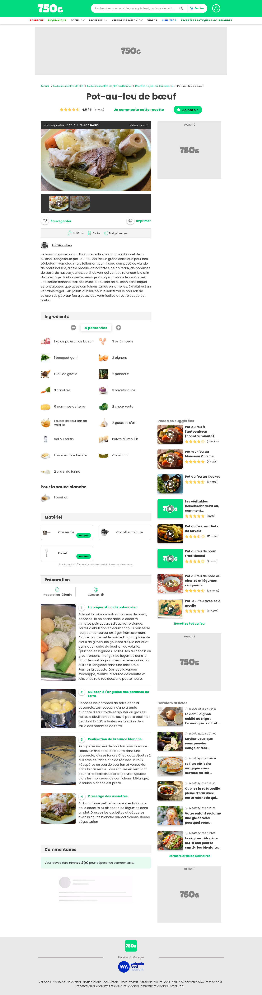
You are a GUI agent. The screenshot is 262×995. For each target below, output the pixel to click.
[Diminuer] (73, 327)
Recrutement (129, 982)
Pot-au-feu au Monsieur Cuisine (199, 453)
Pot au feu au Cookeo (202, 476)
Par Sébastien (62, 245)
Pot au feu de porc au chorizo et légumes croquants (202, 580)
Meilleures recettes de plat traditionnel (109, 86)
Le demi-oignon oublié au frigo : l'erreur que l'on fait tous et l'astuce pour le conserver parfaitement (202, 719)
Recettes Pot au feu (189, 624)
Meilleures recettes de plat (68, 86)
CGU (167, 982)
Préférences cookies (154, 986)
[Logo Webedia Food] (131, 967)
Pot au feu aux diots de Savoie (201, 528)
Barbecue (37, 20)
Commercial (111, 982)
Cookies (133, 986)
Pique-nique (57, 20)
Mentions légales (151, 982)
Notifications (92, 982)
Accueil (45, 86)
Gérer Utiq (177, 986)
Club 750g (169, 20)
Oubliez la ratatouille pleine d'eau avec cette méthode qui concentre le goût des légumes (202, 793)
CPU (174, 982)
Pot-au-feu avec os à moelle (203, 603)
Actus (75, 20)
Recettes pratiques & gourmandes (206, 20)
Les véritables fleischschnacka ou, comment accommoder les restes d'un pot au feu (202, 506)
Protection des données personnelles (101, 986)
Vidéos (152, 20)
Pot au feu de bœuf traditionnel (201, 553)
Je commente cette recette (139, 110)
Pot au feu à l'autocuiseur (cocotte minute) (199, 431)
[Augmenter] (118, 327)
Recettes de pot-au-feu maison (154, 86)
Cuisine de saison (125, 20)
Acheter (83, 535)
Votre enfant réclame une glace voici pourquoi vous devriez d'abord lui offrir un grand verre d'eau (203, 818)
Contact (59, 982)
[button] (139, 221)
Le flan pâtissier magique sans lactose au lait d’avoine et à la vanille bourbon (198, 768)
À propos (44, 982)
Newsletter (74, 982)
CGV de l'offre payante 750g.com (200, 982)
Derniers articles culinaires (189, 856)
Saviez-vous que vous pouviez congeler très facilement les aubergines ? (199, 743)
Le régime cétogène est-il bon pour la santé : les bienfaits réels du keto (201, 843)
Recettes (95, 20)
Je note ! (190, 110)
